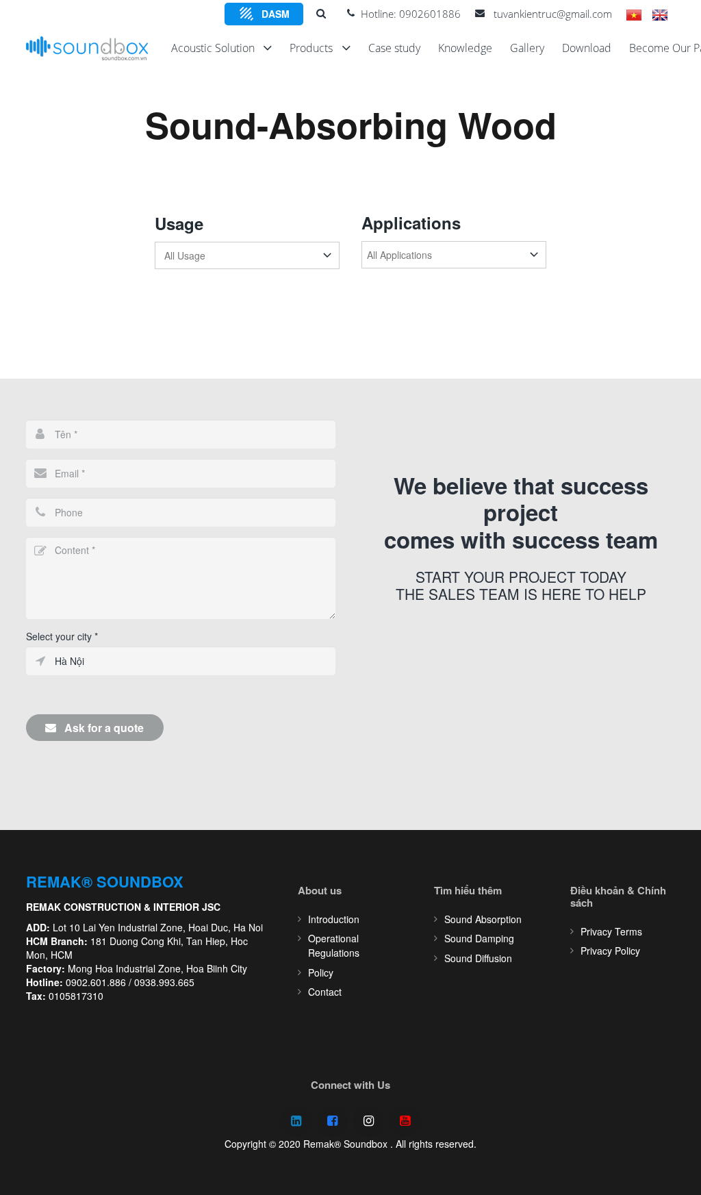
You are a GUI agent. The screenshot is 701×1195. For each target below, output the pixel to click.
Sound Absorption (483, 919)
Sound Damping (479, 938)
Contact (325, 991)
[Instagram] (368, 1121)
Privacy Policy (610, 950)
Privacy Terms (611, 931)
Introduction (333, 919)
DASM (276, 14)
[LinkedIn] (296, 1121)
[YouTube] (405, 1121)
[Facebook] (332, 1121)
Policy (320, 972)
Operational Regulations (333, 945)
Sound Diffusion (478, 958)
